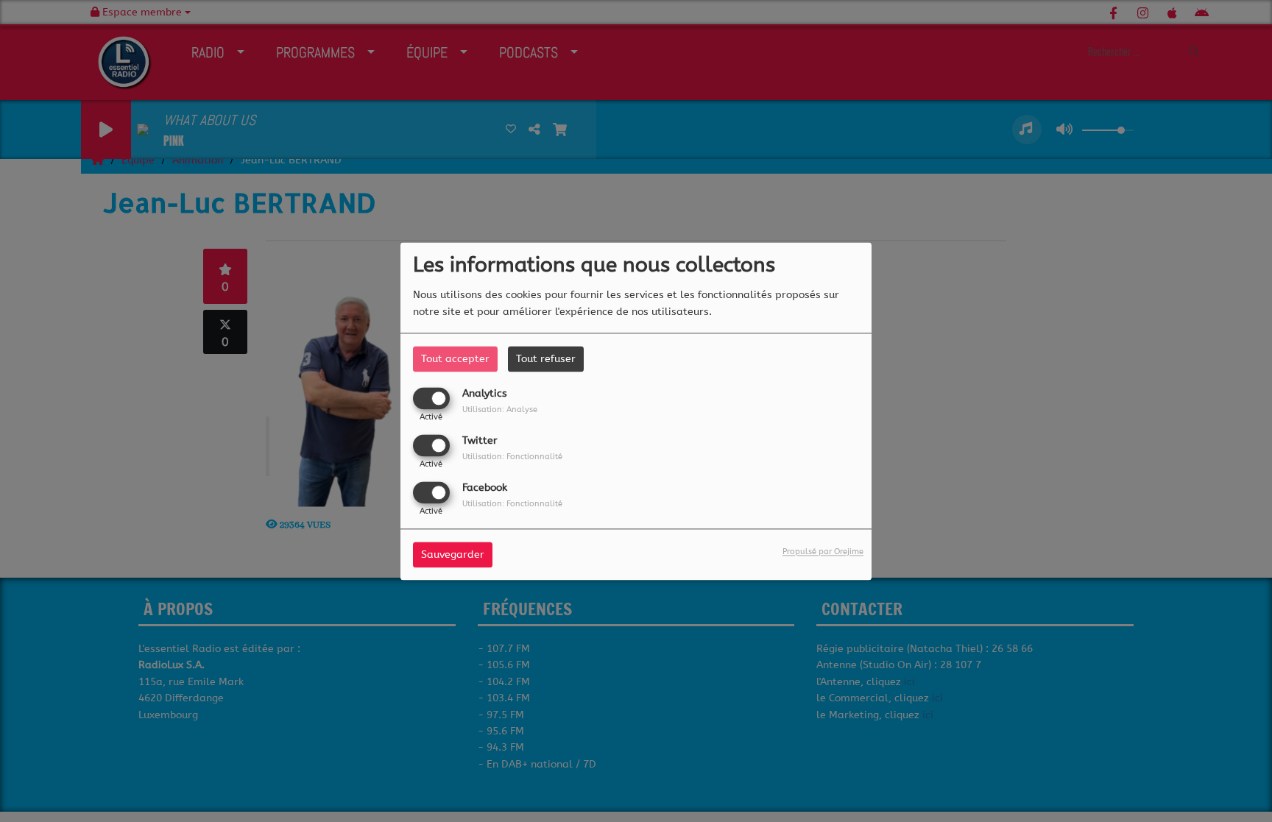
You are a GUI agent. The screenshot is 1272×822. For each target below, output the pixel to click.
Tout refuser (546, 358)
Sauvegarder (452, 554)
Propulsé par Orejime (822, 551)
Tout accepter (455, 358)
